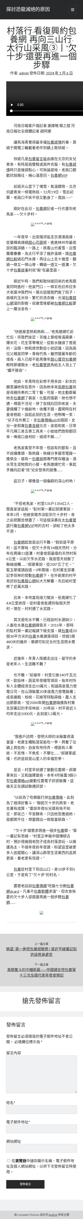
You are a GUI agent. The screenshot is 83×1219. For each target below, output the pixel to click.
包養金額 (32, 425)
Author (53, 1214)
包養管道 (43, 364)
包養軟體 (41, 891)
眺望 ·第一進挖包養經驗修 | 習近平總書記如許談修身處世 (41, 952)
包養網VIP (59, 175)
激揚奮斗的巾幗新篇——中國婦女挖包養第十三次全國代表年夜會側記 (41, 972)
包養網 (41, 208)
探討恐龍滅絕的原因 (28, 9)
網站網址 (13, 1141)
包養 (65, 630)
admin (24, 73)
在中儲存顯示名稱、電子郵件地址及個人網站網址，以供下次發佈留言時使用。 (41, 1166)
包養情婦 (39, 885)
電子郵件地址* (18, 1122)
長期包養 (65, 387)
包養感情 (54, 142)
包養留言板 (37, 158)
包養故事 (21, 270)
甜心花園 (35, 242)
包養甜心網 (26, 581)
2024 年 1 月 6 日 (59, 73)
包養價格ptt (47, 420)
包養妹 (37, 458)
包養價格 (55, 797)
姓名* (10, 1102)
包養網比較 (63, 303)
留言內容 (13, 1053)
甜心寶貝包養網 (63, 359)
